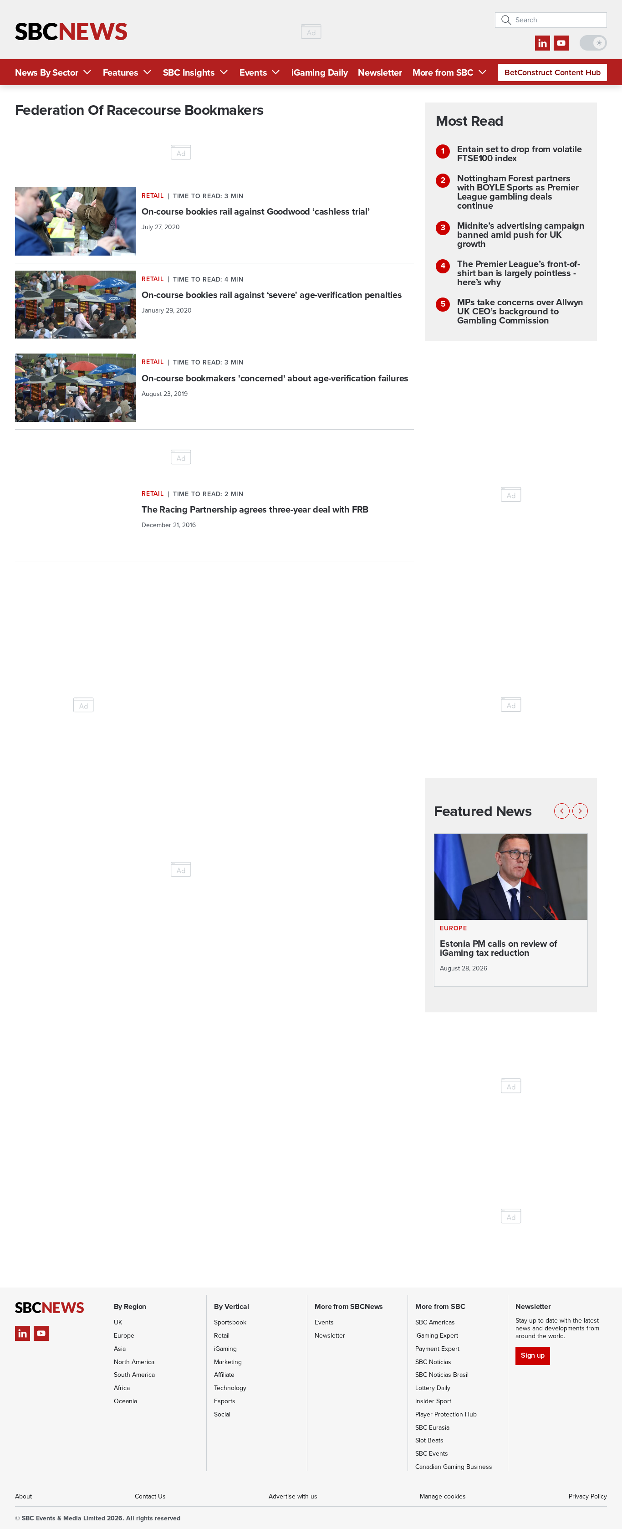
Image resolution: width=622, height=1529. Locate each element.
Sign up (532, 1355)
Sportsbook (230, 1322)
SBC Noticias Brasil (442, 1375)
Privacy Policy (588, 1496)
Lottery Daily (432, 1388)
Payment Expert (437, 1349)
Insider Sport (433, 1401)
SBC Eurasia (432, 1427)
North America (134, 1362)
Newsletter (380, 72)
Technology (230, 1388)
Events (253, 72)
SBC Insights (189, 72)
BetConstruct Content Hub (553, 72)
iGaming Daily (319, 72)
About (23, 1496)
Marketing (228, 1362)
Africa (122, 1388)
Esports (224, 1401)
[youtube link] (561, 43)
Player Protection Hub (446, 1414)
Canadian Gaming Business (453, 1467)
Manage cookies (443, 1496)
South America (134, 1375)
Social (222, 1414)
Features (120, 72)
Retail (221, 1335)
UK (118, 1322)
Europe (124, 1335)
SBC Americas (435, 1322)
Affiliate (224, 1375)
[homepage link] (71, 32)
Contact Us (150, 1496)
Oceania (125, 1401)
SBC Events (431, 1453)
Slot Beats (429, 1440)
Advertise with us (293, 1496)
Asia (120, 1349)
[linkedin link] (542, 43)
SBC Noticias (433, 1362)
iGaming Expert (436, 1335)
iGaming (225, 1349)
